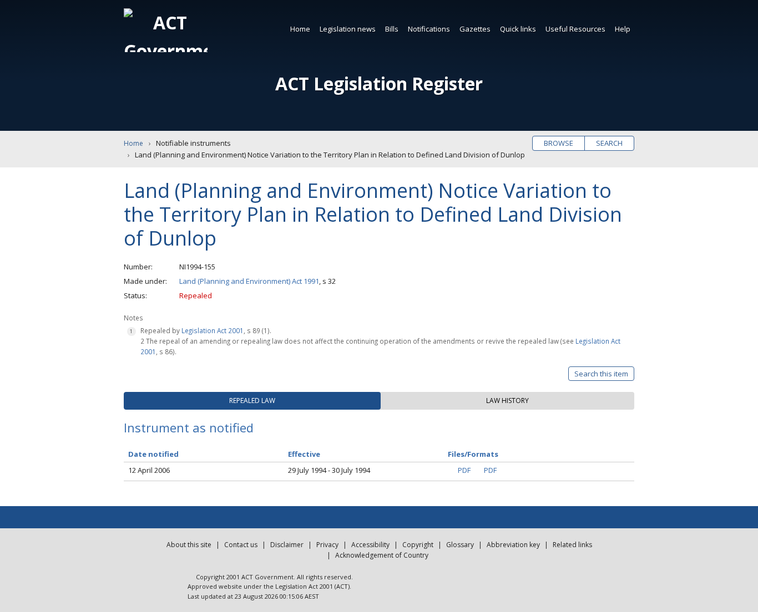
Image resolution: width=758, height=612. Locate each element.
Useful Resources (575, 29)
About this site (188, 544)
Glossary (460, 544)
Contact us (240, 544)
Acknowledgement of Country (381, 555)
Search (609, 143)
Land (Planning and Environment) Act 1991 (249, 281)
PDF (464, 470)
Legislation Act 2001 (212, 330)
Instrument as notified (189, 427)
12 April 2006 (149, 470)
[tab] (252, 401)
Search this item (601, 374)
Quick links (518, 29)
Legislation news (348, 29)
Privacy (327, 544)
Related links (572, 544)
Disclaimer (287, 544)
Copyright (417, 544)
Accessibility (370, 544)
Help (622, 29)
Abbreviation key (513, 544)
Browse (558, 143)
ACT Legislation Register (379, 83)
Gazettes (475, 29)
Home (300, 29)
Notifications (429, 29)
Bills (391, 29)
